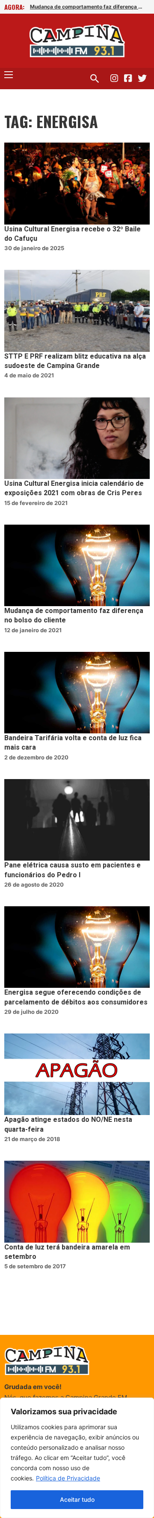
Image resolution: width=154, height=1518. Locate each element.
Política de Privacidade (68, 1478)
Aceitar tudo (77, 1499)
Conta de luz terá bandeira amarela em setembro (67, 1252)
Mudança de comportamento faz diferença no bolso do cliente (87, 6)
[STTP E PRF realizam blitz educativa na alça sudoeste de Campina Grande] (77, 310)
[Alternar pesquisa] (94, 78)
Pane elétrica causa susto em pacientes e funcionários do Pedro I (72, 870)
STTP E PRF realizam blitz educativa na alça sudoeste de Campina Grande (75, 361)
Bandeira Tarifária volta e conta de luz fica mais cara (73, 743)
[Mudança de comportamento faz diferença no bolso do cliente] (77, 565)
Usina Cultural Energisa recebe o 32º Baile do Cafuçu (72, 234)
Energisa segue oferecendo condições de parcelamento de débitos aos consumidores (76, 997)
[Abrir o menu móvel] (8, 74)
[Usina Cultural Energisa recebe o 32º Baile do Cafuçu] (77, 183)
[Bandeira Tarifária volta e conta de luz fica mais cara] (77, 692)
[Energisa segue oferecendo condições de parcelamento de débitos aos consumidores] (77, 947)
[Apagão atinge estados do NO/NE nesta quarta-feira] (77, 1074)
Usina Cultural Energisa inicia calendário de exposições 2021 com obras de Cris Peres (74, 488)
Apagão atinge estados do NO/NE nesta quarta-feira (68, 1124)
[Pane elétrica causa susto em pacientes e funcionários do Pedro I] (77, 820)
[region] (77, 1458)
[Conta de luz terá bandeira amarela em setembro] (77, 1201)
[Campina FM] (77, 40)
